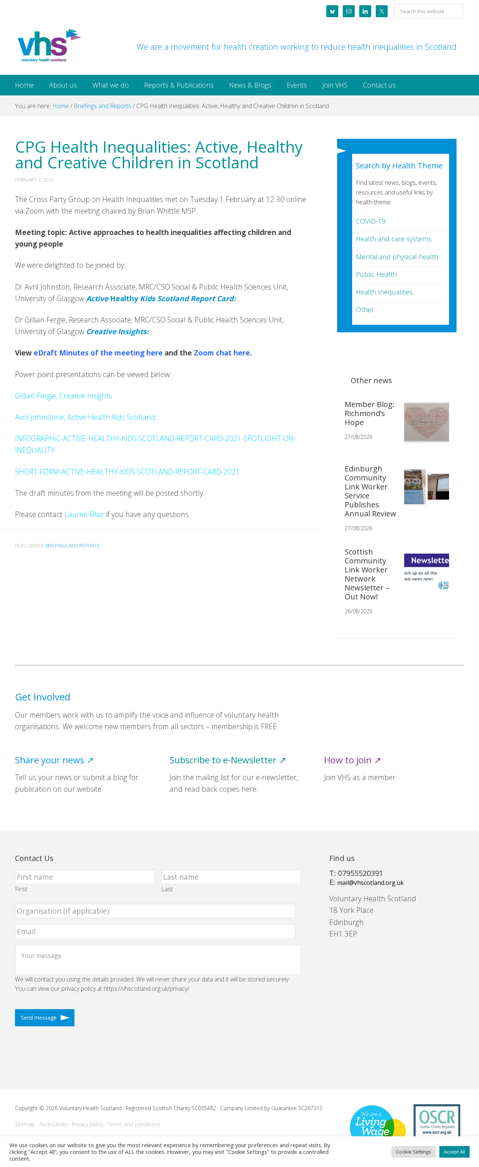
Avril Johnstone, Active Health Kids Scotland (85, 417)
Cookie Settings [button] (413, 1151)
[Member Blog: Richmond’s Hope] (423, 428)
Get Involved (42, 696)
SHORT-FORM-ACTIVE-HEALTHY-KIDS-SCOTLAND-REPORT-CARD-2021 (127, 472)
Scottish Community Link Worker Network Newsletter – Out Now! (367, 574)
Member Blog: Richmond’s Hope (369, 413)
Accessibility (53, 1124)
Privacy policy (87, 1124)
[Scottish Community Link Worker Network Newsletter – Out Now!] (423, 575)
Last (168, 889)
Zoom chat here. (223, 353)
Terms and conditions (133, 1124)
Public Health (376, 274)
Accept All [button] (454, 1151)
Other (365, 309)
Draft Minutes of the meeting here (100, 353)
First (21, 889)
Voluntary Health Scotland (48, 46)
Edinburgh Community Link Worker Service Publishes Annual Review (370, 491)
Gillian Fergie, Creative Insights (63, 396)
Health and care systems (393, 238)
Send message (39, 1017)
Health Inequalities (384, 291)
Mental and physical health (397, 256)
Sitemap (25, 1124)
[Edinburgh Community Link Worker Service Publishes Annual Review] (423, 492)
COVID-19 (370, 221)
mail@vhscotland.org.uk (370, 883)
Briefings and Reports (73, 546)
